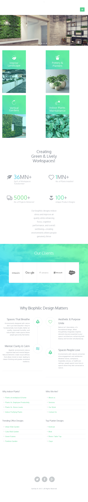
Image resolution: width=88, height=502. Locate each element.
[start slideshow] (39, 43)
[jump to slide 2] (44, 43)
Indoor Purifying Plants (13, 412)
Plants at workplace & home (15, 398)
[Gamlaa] (14, 8)
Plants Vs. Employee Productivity (17, 402)
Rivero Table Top (55, 436)
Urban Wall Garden (12, 427)
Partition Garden (11, 441)
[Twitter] (37, 479)
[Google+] (52, 479)
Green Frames (10, 436)
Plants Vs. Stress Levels (14, 407)
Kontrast (52, 427)
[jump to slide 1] (42, 43)
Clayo (51, 441)
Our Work (52, 407)
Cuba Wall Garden (12, 432)
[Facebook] (44, 479)
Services (52, 402)
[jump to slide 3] (46, 43)
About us (52, 398)
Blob (50, 432)
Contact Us (53, 412)
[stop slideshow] (48, 43)
